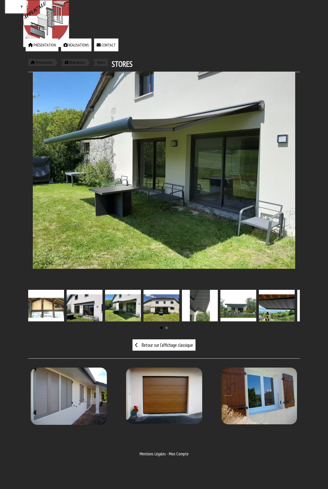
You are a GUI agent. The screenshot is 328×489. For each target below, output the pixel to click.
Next (291, 304)
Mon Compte (179, 454)
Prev (36, 304)
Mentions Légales (153, 454)
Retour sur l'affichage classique (167, 345)
